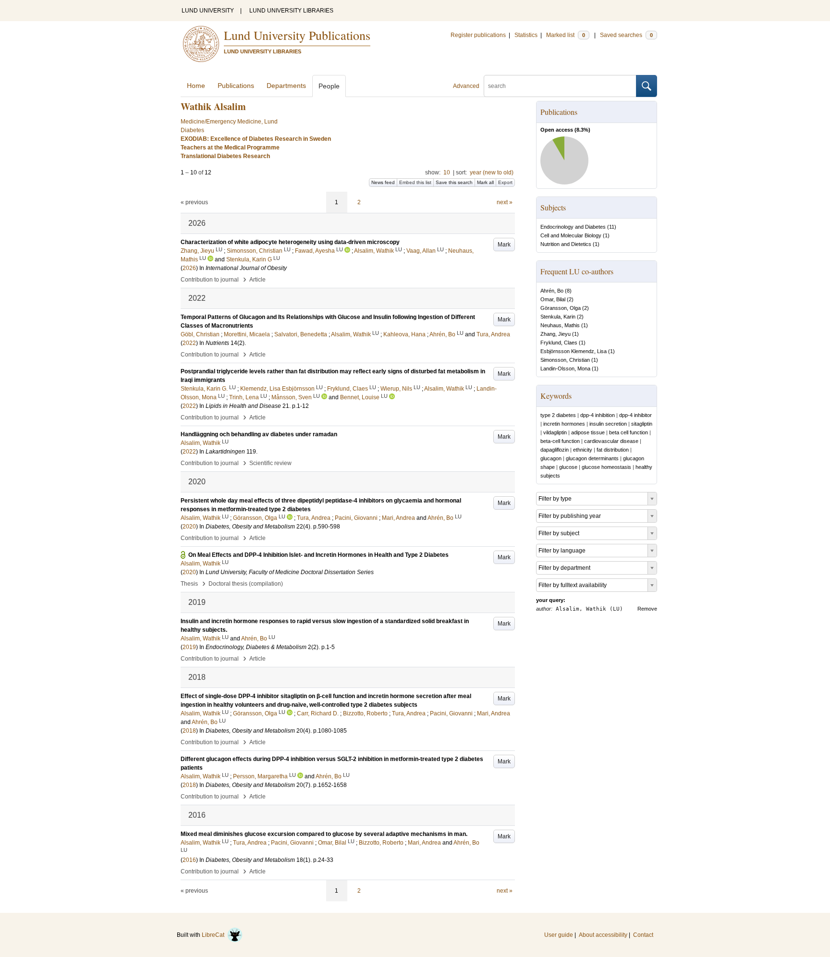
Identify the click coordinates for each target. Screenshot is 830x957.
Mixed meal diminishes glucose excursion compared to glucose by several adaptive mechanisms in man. (324, 834)
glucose (568, 467)
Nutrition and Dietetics (565, 244)
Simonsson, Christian (565, 360)
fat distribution (613, 450)
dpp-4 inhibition (597, 415)
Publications (236, 85)
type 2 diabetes (558, 415)
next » (505, 202)
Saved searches (626, 35)
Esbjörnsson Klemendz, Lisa (573, 351)
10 (446, 172)
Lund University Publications (297, 35)
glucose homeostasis (606, 467)
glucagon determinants (592, 458)
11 (611, 227)
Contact (643, 935)
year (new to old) (491, 172)
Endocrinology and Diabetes (573, 227)
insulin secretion (608, 424)
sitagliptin (641, 424)
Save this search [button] (454, 182)
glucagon (550, 458)
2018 (189, 730)
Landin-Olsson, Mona (565, 368)
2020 (189, 526)
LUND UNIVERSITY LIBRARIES (291, 10)
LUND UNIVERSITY (208, 10)
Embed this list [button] (415, 182)
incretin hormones (564, 424)
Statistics (525, 35)
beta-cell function (560, 441)
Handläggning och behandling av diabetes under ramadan (259, 434)
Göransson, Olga (560, 308)
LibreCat (214, 935)
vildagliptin (555, 432)
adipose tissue (588, 432)
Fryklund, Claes (558, 342)
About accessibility (603, 935)
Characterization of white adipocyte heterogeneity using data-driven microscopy (290, 242)
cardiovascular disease (611, 441)
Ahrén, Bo (551, 291)
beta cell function (628, 432)
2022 (189, 343)
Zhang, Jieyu (555, 334)
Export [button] (505, 182)
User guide (558, 935)
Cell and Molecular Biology (570, 235)
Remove (647, 609)
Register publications (478, 35)
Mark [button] (504, 244)
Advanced (466, 86)
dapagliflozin (554, 450)
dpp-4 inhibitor (635, 415)
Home (196, 85)
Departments (286, 85)
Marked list (565, 35)
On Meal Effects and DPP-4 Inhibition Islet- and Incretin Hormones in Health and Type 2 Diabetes (318, 555)
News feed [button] (383, 182)
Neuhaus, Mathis (560, 325)
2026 (189, 268)
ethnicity (582, 450)
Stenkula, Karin (557, 316)
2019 (189, 647)
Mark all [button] (485, 182)
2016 (189, 860)
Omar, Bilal (552, 299)
